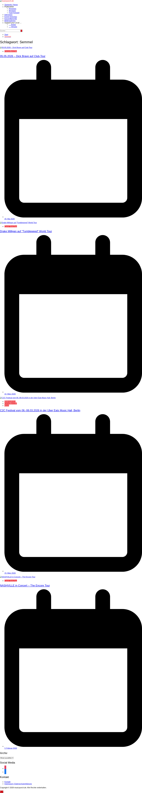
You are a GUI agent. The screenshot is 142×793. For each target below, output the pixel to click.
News (6, 406)
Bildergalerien (10, 21)
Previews (12, 9)
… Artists (12, 25)
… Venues (13, 27)
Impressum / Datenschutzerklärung (18, 784)
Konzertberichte (10, 19)
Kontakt (7, 782)
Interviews (8, 15)
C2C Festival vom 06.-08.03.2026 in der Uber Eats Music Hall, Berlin (40, 410)
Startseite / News (11, 5)
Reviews (12, 11)
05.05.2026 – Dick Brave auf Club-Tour (22, 56)
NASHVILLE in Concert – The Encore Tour (25, 585)
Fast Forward (14, 13)
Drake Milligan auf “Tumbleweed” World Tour (26, 231)
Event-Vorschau (10, 17)
